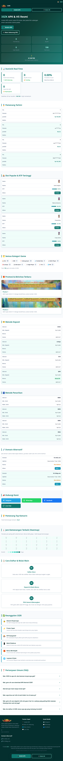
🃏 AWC (14, 261)
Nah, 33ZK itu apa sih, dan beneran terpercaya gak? (19, 676)
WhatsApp (29, 500)
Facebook (49, 500)
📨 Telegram (46, 722)
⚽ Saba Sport (18, 264)
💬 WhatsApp (46, 724)
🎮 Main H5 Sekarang (28, 724)
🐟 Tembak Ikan (40, 261)
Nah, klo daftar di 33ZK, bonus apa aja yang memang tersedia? (22, 709)
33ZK (7, 746)
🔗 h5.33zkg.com (5, 741)
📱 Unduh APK (16, 10)
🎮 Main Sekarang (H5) (10, 32)
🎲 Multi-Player (53, 261)
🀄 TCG (41, 264)
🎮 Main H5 (46, 10)
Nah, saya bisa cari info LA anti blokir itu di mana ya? (19, 695)
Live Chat (8, 506)
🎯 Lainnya (6, 264)
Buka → (58, 468)
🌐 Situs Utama (26, 727)
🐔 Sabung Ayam (25, 261)
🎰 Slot (5, 261)
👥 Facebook (46, 727)
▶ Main (57, 193)
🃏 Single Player (31, 264)
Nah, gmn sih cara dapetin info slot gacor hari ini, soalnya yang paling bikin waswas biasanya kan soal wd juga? (29, 702)
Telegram (8, 500)
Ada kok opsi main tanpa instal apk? (14, 689)
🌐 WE (50, 264)
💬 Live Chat (25, 729)
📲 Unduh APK (7, 27)
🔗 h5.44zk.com (5, 739)
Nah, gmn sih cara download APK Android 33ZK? (18, 682)
